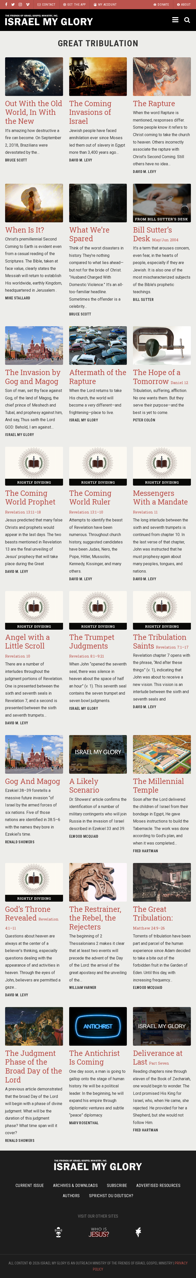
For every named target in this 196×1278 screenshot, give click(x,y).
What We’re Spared (89, 234)
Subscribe (117, 1185)
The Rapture (154, 103)
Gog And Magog (32, 781)
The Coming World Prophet (30, 501)
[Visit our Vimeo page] (28, 4)
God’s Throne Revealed (32, 917)
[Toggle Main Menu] (175, 19)
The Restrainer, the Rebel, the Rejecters (95, 918)
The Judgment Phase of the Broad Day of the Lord (33, 1066)
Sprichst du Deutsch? (111, 1195)
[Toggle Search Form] (187, 20)
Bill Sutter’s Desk (155, 234)
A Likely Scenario (84, 785)
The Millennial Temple (158, 785)
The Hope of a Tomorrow (160, 376)
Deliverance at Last (157, 1057)
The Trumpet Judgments (91, 645)
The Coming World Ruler (90, 501)
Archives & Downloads (75, 1185)
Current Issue (30, 1185)
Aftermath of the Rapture (97, 376)
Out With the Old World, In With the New (33, 112)
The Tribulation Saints (161, 641)
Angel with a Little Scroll (27, 645)
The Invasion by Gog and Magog (33, 376)
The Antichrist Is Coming (94, 1057)
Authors (71, 1195)
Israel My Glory (49, 20)
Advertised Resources (158, 1185)
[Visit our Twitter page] (13, 4)
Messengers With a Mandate (160, 501)
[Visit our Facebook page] (6, 4)
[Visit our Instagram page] (20, 4)
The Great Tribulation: (153, 917)
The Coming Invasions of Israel (90, 112)
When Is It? (24, 230)
